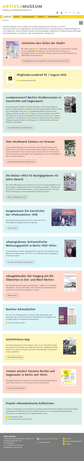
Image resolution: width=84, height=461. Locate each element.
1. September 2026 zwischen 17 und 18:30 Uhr (54, 49)
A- (74, 13)
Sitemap (68, 444)
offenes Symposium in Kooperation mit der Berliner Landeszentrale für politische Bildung (33, 118)
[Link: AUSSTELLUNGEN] (35, 16)
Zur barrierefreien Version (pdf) (20, 419)
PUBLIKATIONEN (53, 17)
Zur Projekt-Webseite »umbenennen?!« (20, 128)
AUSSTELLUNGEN (28, 17)
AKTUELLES (7, 17)
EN (66, 13)
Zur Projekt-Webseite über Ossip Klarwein (21, 162)
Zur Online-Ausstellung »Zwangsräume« (21, 262)
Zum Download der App (15, 357)
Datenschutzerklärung (72, 441)
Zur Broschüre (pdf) (15, 417)
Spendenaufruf (45, 442)
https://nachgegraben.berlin (17, 197)
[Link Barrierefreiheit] (81, 23)
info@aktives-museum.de (13, 447)
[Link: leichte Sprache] (57, 13)
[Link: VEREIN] (20, 16)
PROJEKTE (41, 17)
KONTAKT (68, 439)
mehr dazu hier (12, 228)
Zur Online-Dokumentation (16, 388)
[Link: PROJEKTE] (45, 16)
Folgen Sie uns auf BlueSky (49, 439)
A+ (70, 13)
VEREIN (16, 17)
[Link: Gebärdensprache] (61, 13)
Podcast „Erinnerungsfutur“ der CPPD (44, 113)
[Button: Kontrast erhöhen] (78, 13)
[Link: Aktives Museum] (32, 8)
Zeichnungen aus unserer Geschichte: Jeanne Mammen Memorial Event (46, 61)
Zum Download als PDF (27, 80)
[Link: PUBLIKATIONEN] (59, 16)
